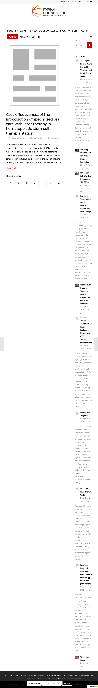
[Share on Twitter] (18, 183)
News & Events (77, 2)
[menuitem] (65, 1)
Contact (89, 2)
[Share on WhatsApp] (26, 183)
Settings (67, 683)
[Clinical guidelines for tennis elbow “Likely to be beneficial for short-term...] (2, 344)
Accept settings (34, 683)
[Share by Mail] (59, 183)
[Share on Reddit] (43, 183)
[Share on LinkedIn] (34, 183)
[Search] (90, 37)
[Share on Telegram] (51, 183)
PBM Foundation (53, 138)
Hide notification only (52, 683)
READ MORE (12, 167)
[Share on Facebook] (10, 183)
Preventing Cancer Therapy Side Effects (31, 138)
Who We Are (65, 2)
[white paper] (34, 75)
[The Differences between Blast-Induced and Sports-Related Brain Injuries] (96, 344)
